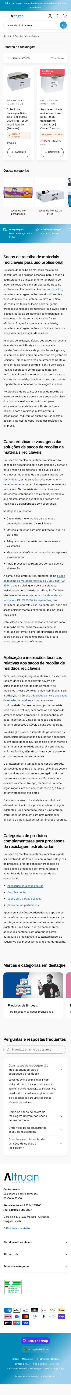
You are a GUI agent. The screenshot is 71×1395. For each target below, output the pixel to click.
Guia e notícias (40, 1364)
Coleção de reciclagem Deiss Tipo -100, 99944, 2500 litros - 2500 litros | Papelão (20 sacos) (17, 119)
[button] (5, 16)
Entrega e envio (22, 1364)
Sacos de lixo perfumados (18, 212)
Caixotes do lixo (17, 892)
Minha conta (28, 1359)
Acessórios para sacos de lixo (25, 885)
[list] (35, 233)
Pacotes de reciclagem (27, 36)
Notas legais (35, 1368)
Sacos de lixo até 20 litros (50, 212)
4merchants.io (49, 1376)
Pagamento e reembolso (48, 1359)
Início (9, 36)
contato (15, 1359)
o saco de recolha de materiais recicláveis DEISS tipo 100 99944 (34, 580)
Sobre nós (54, 1364)
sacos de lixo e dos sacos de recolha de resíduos (35, 698)
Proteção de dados (18, 1368)
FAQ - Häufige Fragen (55, 1368)
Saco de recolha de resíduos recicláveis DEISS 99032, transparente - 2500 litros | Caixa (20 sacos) (51, 119)
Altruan (26, 1376)
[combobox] (35, 25)
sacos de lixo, (54, 289)
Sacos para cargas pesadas (24, 898)
